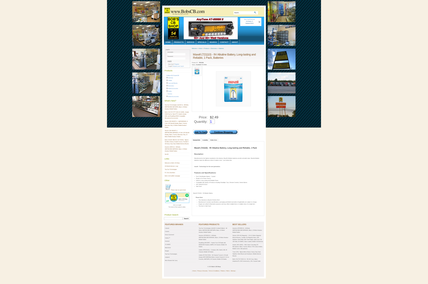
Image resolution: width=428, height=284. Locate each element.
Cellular (170, 80)
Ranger (167, 251)
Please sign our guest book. (178, 190)
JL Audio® (167, 244)
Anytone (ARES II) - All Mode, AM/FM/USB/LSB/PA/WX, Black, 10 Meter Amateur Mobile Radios (176, 149)
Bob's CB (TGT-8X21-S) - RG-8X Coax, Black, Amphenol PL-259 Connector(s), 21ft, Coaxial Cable (246, 260)
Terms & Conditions (214, 271)
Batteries (221, 48)
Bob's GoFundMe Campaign (172, 176)
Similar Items (213, 140)
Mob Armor (168, 247)
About (235, 42)
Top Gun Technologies (171, 169)
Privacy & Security (202, 271)
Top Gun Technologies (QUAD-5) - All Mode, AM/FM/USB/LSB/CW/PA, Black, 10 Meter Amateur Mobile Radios (177, 107)
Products (179, 42)
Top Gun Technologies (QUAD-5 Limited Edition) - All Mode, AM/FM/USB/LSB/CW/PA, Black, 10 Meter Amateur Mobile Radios (213, 230)
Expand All (176, 75)
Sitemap (233, 271)
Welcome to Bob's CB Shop (172, 163)
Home (168, 42)
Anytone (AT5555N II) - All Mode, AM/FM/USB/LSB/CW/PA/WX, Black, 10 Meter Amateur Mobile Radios (213, 237)
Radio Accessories (173, 88)
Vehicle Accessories (173, 96)
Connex (167, 231)
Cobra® (167, 228)
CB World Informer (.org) (171, 166)
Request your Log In (178, 66)
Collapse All (169, 75)
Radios (170, 91)
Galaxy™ (167, 238)
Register (177, 64)
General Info (196, 140)
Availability (205, 140)
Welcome (194, 48)
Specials (202, 42)
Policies (223, 271)
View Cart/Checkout (249, 19)
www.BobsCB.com (188, 11)
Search (213, 42)
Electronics (171, 85)
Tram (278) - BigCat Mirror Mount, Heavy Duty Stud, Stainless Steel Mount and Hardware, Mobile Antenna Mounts (247, 254)
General (167, 241)
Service (190, 42)
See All (166, 154)
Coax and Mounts (173, 83)
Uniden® (167, 257)
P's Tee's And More (170, 172)
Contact (224, 42)
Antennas (170, 77)
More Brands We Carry (171, 260)
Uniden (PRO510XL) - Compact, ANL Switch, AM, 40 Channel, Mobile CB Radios (213, 251)
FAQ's (227, 271)
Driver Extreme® (169, 234)
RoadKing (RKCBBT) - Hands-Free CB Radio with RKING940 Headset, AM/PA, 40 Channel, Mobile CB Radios (213, 244)
